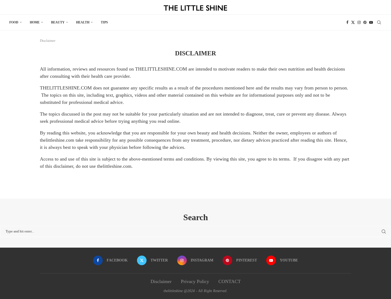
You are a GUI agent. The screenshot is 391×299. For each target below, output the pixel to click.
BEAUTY (58, 22)
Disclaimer (161, 281)
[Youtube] (371, 22)
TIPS (104, 22)
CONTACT (229, 281)
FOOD (13, 22)
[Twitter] (353, 22)
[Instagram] (359, 22)
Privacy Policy (195, 281)
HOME (35, 22)
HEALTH (82, 22)
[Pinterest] (365, 22)
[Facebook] (347, 22)
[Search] (379, 22)
